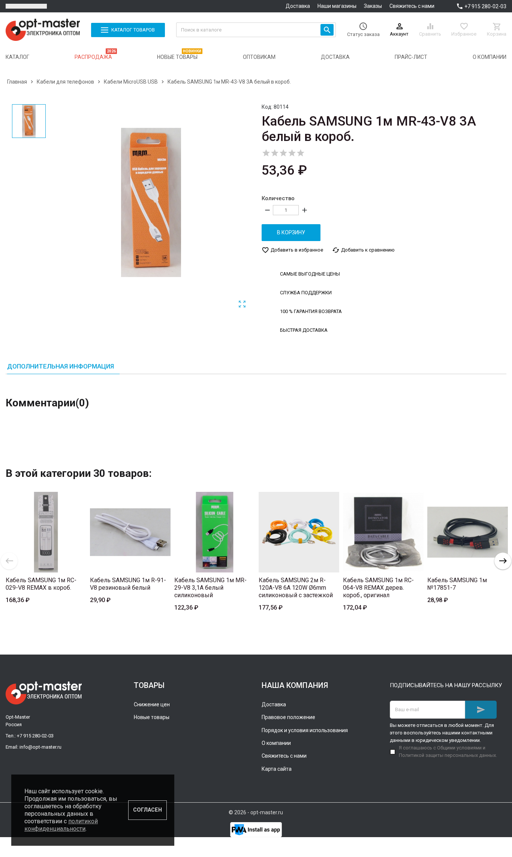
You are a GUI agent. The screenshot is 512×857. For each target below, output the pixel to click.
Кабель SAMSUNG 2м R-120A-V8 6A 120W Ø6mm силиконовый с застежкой (296, 588)
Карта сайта (277, 769)
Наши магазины (336, 6)
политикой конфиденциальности (61, 825)
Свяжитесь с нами (411, 6)
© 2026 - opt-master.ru (256, 812)
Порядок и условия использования (305, 730)
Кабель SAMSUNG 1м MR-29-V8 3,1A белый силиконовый (210, 588)
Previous (9, 561)
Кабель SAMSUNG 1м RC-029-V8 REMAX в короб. (41, 584)
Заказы (373, 6)
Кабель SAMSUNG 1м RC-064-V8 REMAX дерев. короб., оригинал (378, 588)
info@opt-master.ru (40, 747)
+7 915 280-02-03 (485, 6)
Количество (278, 198)
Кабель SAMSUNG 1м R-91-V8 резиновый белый (128, 584)
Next (502, 561)
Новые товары (151, 717)
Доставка (298, 6)
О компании (276, 743)
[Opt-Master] (43, 30)
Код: (267, 107)
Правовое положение (288, 717)
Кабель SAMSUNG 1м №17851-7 (457, 584)
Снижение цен (152, 704)
